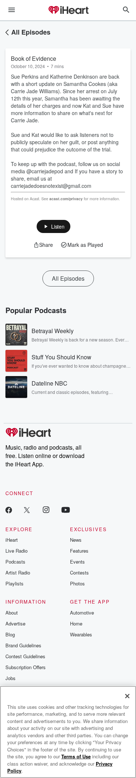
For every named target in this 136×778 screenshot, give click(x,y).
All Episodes (30, 32)
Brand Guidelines (23, 645)
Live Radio (16, 550)
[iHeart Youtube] (65, 509)
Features (79, 550)
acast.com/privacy (66, 198)
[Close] (127, 696)
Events (77, 561)
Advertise (15, 623)
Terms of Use (76, 756)
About (11, 612)
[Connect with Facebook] (8, 509)
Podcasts (15, 561)
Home (76, 623)
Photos (77, 583)
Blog (10, 634)
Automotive (82, 612)
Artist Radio (17, 572)
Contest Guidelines (25, 656)
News (76, 539)
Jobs (10, 678)
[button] (53, 226)
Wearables (81, 634)
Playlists (14, 583)
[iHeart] (68, 10)
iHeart (11, 539)
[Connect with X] (27, 509)
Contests (79, 572)
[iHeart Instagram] (46, 509)
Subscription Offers (25, 667)
